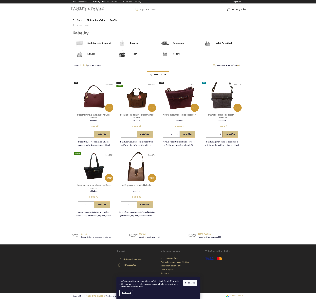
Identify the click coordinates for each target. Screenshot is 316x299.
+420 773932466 (129, 265)
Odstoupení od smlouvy (132, 2)
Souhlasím (190, 282)
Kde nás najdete (167, 269)
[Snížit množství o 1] (80, 134)
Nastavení (126, 293)
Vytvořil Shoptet (237, 295)
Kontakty (165, 273)
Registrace (237, 1)
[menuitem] (77, 20)
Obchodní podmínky (80, 2)
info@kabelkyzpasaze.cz (133, 259)
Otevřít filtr (158, 74)
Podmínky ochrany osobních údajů (105, 2)
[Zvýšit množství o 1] (92, 134)
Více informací (137, 286)
